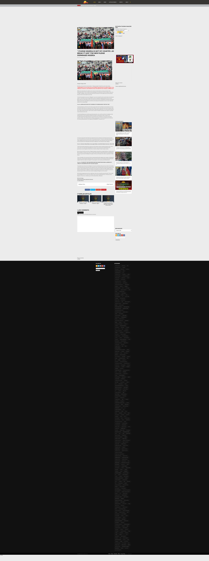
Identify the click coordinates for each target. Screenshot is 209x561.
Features (116, 368)
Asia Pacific (117, 294)
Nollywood (123, 464)
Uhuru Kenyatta (123, 536)
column (116, 332)
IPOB (122, 404)
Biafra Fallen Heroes (118, 306)
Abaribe (124, 267)
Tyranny (120, 534)
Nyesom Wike (128, 467)
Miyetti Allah (122, 430)
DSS (125, 346)
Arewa (116, 291)
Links (127, 2)
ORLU (116, 481)
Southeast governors (118, 524)
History (127, 385)
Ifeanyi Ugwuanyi (118, 392)
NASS (116, 433)
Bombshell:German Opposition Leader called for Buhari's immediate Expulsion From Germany (122, 171)
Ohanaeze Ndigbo (118, 472)
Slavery (122, 515)
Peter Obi (128, 481)
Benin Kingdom (127, 301)
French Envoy (125, 373)
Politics (116, 486)
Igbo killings (117, 394)
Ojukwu (119, 474)
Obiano (121, 469)
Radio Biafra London (118, 496)
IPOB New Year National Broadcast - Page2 (83, 203)
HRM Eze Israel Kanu (118, 387)
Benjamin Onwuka (118, 303)
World (129, 544)
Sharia (116, 512)
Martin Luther (117, 426)
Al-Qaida (124, 281)
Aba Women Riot (118, 267)
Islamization (117, 411)
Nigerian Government (118, 452)
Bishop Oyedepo (118, 315)
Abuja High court (118, 272)
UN (120, 537)
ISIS (123, 409)
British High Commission (119, 320)
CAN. (124, 322)
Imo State (124, 395)
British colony (121, 318)
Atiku (126, 294)
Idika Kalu (124, 390)
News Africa (128, 433)
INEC (123, 399)
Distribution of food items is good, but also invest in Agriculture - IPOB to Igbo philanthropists (108, 204)
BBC (122, 301)
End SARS (123, 356)
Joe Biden (122, 414)
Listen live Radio (112, 2)
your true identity (118, 549)
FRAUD (120, 371)
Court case (117, 334)
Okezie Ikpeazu (125, 474)
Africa (128, 274)
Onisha (116, 476)
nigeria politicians (118, 445)
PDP (124, 481)
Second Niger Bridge (122, 508)
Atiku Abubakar (117, 296)
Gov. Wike (116, 382)
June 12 (125, 416)
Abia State (122, 269)
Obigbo (126, 469)
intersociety (117, 404)
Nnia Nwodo (117, 464)
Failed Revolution (127, 363)
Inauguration (122, 397)
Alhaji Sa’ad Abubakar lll (119, 284)
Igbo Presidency (124, 394)
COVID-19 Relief (123, 334)
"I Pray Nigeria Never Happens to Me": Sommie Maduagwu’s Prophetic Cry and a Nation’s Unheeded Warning (99, 5)
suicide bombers (118, 527)
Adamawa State (117, 274)
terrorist (121, 529)
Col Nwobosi (126, 330)
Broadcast (126, 320)
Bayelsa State (117, 301)
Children (116, 325)
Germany (125, 380)
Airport (128, 277)
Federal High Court (118, 370)
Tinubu (116, 532)
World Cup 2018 (117, 546)
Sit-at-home (117, 515)
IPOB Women (117, 407)
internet (127, 402)
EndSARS (128, 356)
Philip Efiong (120, 483)
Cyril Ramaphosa (126, 337)
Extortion (116, 361)
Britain (116, 318)
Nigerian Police (117, 457)
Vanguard (116, 541)
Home (94, 2)
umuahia (116, 537)
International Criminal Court (119, 402)
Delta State (126, 342)
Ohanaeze (125, 471)
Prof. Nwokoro (117, 491)
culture (116, 337)
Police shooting (125, 484)
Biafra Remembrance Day (119, 310)
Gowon (127, 382)
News (99, 2)
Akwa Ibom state (118, 281)
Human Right (126, 387)
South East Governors (118, 520)
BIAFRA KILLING (125, 308)
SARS (116, 508)
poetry (126, 483)
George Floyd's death (118, 380)
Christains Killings (123, 325)
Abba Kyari (117, 269)
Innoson (127, 399)
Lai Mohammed (117, 423)
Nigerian (123, 447)
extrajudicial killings (118, 363)
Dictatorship (117, 344)
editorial (127, 351)
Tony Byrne (121, 532)
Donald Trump (117, 346)
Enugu (116, 358)
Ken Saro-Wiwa (117, 419)
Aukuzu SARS (127, 296)
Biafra (116, 305)
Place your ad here (118, 82)
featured (127, 366)
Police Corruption (118, 484)
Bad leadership (122, 298)
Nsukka (122, 467)
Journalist (116, 416)
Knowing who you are (118, 421)
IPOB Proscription (118, 406)
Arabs (129, 289)
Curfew (120, 337)
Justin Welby (117, 418)
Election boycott (122, 354)
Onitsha (120, 476)
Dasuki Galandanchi (123, 339)
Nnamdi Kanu (117, 462)
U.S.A (127, 534)
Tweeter (93, 189)
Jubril (121, 416)
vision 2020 (126, 541)
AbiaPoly (127, 269)
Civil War (127, 327)
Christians (122, 327)
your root (126, 548)
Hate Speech (121, 383)
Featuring (121, 368)
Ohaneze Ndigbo (126, 472)
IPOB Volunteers (125, 406)
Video (121, 541)
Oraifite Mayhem (118, 479)
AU (122, 296)
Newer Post (82, 184)
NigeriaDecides (117, 447)
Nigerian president (125, 457)
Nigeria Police (123, 443)
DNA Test (122, 344)
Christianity (117, 327)
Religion (122, 498)
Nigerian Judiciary (118, 455)
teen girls (116, 529)
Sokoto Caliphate (118, 517)
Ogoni (121, 471)
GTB (116, 383)
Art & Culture (117, 293)
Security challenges (126, 510)
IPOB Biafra (126, 404)
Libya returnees (124, 423)
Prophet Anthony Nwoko (126, 491)
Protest (116, 493)
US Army (124, 539)
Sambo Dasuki (125, 507)
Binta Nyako (121, 313)
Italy (126, 411)
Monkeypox (128, 430)
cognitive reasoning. (118, 330)
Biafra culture (121, 305)
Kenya (123, 419)
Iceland (119, 390)
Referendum (117, 498)
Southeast (122, 522)
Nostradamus (117, 467)
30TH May (123, 265)
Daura (129, 339)
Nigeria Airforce (117, 438)
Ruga (129, 503)
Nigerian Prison (117, 459)
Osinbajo (120, 481)
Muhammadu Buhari (126, 431)
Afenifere (124, 274)
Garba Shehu (117, 378)
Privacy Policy (123, 553)
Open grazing (126, 476)
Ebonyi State (117, 351)
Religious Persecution (118, 500)
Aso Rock (122, 294)
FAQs (119, 553)
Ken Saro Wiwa (127, 418)
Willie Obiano (124, 544)
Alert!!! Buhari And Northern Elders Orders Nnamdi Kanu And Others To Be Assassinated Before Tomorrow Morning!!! (122, 185)
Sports (120, 2)
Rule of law (117, 505)
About (112, 553)
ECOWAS (122, 351)
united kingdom (125, 537)
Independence (117, 399)
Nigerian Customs (125, 450)
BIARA (116, 313)
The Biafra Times (85, 553)
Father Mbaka (117, 366)
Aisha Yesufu (123, 279)
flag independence (126, 370)
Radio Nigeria (126, 496)
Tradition (126, 532)
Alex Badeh (125, 282)
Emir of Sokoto (117, 356)
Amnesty (121, 286)
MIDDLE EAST (123, 428)
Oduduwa (116, 471)
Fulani (116, 375)
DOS (122, 346)
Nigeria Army (124, 438)
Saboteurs (122, 505)
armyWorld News (122, 291)
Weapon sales (117, 544)
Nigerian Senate (124, 459)
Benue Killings (125, 303)
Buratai (120, 322)
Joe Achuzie (117, 414)
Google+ (98, 189)
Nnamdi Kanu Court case (125, 462)
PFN (115, 483)
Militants (116, 430)
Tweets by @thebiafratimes (120, 86)
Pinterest (104, 189)
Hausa (126, 383)
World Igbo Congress (125, 546)
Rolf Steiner (124, 503)
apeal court (117, 289)
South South (126, 520)
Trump (116, 534)
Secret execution (118, 510)
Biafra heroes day (118, 308)
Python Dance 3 (117, 495)
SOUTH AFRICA (117, 519)
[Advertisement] (104, 16)
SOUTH (124, 517)
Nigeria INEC (117, 443)
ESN (127, 358)
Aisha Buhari (117, 279)
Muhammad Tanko (118, 431)
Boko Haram (124, 315)
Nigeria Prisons (125, 445)
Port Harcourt (117, 488)
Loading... (117, 83)
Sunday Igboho (125, 527)
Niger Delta (124, 435)
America (116, 286)
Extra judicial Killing (123, 361)
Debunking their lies (118, 342)
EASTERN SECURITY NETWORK (120, 349)
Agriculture (123, 277)
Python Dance (125, 493)
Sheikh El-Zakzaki (122, 512)
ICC (115, 390)
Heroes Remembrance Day (119, 385)
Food (116, 371)
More (105, 2)
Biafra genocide (126, 306)
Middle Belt (117, 428)
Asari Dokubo (123, 293)
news (123, 433)
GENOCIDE (123, 378)
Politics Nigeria (122, 486)
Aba (127, 265)
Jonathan (127, 414)
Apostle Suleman (123, 289)
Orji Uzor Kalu (125, 479)
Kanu (122, 418)
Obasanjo (116, 469)
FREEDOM (124, 371)
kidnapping (128, 419)
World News (117, 548)
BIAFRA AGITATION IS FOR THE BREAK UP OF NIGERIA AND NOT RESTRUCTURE (95, 104)
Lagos (125, 421)
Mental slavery (124, 426)
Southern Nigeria (126, 524)
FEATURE (123, 366)
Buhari (116, 322)
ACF (123, 272)
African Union (117, 277)
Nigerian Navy (125, 455)
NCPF (120, 433)
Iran (122, 407)
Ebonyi (128, 349)
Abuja (124, 270)
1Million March (117, 265)
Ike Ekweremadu (118, 395)
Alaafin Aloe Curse (118, 282)
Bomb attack (117, 317)
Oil (115, 474)
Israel (122, 411)
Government (122, 382)
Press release (123, 488)
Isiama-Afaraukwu (118, 409)
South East (123, 519)
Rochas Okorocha (118, 503)
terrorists (126, 529)
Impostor (116, 397)
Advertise (115, 553)
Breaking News (123, 317)
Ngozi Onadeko (117, 435)
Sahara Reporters (118, 507)
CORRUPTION (127, 332)
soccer (127, 515)
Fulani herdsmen (121, 375)
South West (117, 522)
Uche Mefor (117, 536)
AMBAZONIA (127, 284)
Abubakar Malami (118, 270)
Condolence (121, 332)
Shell (128, 512)
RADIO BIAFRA (124, 495)
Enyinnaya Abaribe (122, 358)
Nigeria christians (118, 440)
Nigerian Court (117, 450)
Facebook (87, 189)
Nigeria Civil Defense (126, 440)
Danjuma (116, 339)
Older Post (109, 184)
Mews (129, 426)
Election (116, 354)
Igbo (123, 392)
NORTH (128, 464)
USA (128, 539)
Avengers (116, 298)
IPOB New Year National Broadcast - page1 (95, 203)
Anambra (126, 286)
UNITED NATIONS (118, 539)
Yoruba (122, 548)
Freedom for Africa (118, 373)
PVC (120, 493)
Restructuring (126, 500)
